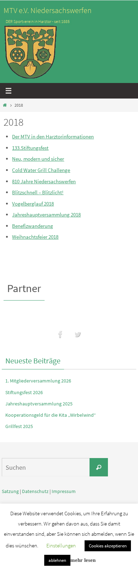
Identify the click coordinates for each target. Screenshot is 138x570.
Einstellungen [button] (61, 545)
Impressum (64, 491)
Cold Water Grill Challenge (41, 170)
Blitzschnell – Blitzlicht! (37, 192)
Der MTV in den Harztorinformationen (53, 136)
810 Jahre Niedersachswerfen (44, 181)
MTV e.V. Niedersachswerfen (48, 10)
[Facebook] (60, 334)
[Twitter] (77, 334)
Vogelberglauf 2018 (33, 203)
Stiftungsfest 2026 (24, 392)
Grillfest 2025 (19, 426)
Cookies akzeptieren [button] (108, 546)
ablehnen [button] (57, 560)
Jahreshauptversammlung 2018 (46, 214)
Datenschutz (35, 491)
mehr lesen (83, 560)
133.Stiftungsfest (30, 147)
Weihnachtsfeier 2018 (35, 236)
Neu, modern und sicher (38, 158)
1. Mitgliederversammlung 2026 (38, 381)
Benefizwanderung (32, 225)
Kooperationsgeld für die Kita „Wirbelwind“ (50, 415)
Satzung (10, 491)
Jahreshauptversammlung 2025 (39, 403)
